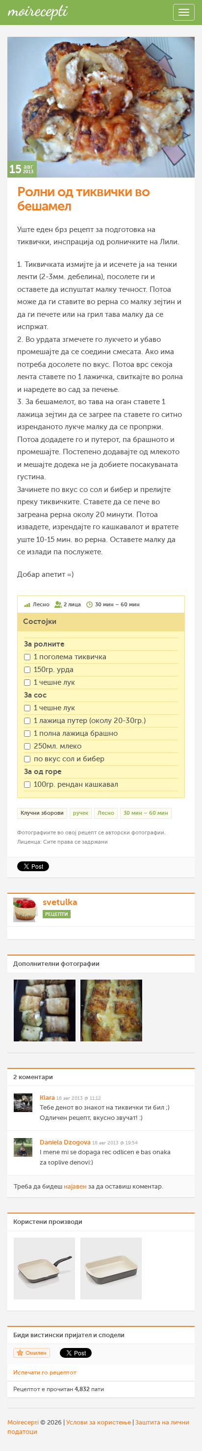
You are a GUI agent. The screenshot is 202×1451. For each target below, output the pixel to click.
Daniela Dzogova (65, 1142)
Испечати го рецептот (44, 1372)
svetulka (60, 902)
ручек (80, 813)
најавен (75, 1186)
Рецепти (56, 914)
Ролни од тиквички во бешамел (83, 199)
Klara (47, 1097)
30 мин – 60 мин (146, 813)
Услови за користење (98, 1422)
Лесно (106, 813)
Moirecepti (23, 1422)
